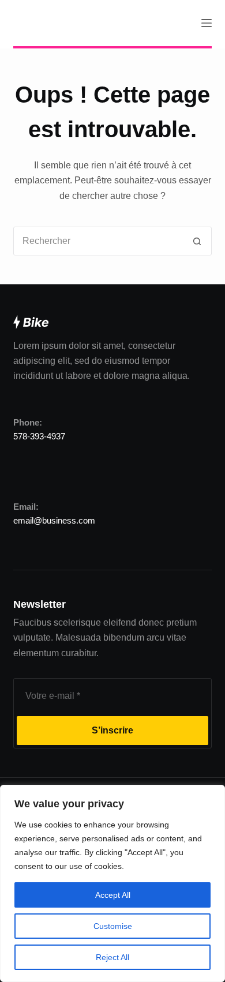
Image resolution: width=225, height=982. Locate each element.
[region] (112, 883)
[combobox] (98, 241)
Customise (112, 926)
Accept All (112, 895)
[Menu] (206, 23)
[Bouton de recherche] (197, 241)
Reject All (112, 957)
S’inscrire (112, 730)
